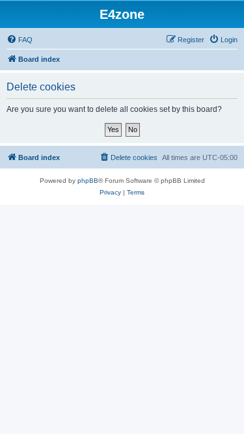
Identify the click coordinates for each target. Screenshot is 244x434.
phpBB (87, 180)
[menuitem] (20, 39)
